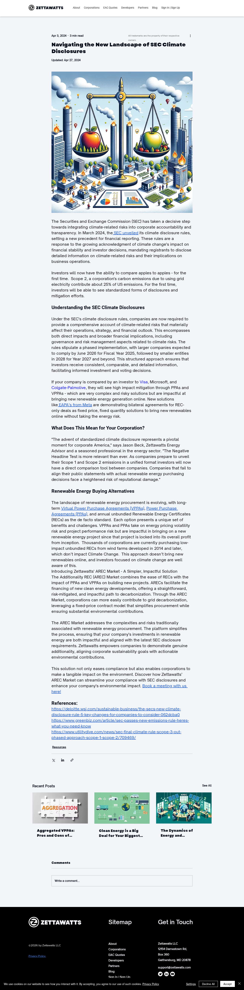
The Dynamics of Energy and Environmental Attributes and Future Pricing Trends (181, 833)
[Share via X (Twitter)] (53, 760)
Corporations (117, 949)
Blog (111, 971)
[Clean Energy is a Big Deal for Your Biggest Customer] (122, 808)
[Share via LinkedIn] (62, 760)
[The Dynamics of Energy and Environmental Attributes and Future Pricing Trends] (184, 808)
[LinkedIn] (166, 974)
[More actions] (190, 35)
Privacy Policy (150, 984)
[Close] (239, 984)
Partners (113, 965)
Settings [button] (191, 984)
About (112, 943)
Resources (59, 747)
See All (207, 785)
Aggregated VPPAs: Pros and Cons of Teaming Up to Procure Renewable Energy (59, 833)
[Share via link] (72, 760)
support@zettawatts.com (174, 967)
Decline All (208, 984)
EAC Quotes (116, 954)
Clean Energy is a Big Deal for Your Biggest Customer (119, 833)
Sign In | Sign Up (119, 977)
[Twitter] (160, 974)
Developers (116, 960)
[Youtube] (172, 974)
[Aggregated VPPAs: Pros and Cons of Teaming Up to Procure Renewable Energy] (60, 808)
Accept (227, 984)
